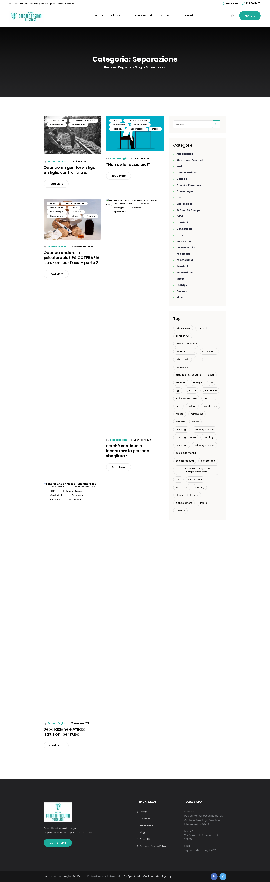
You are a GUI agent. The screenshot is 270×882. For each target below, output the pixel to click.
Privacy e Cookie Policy (153, 846)
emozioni (181, 382)
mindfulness (210, 406)
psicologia (209, 437)
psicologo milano (205, 445)
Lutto (74, 207)
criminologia (209, 351)
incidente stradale (186, 398)
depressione (119, 124)
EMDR (179, 216)
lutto (178, 406)
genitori (191, 390)
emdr (211, 374)
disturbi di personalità (188, 374)
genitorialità (210, 390)
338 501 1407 (253, 3)
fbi (211, 382)
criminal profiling (185, 351)
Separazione (78, 124)
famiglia (197, 382)
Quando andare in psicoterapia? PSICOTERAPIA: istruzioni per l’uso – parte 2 (72, 257)
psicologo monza (186, 453)
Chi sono (117, 15)
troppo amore (184, 502)
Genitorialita (56, 124)
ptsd (178, 479)
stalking (199, 487)
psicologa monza (186, 437)
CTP (52, 490)
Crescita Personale (137, 120)
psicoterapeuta (185, 460)
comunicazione (186, 172)
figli (178, 390)
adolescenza (183, 328)
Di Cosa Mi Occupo (73, 490)
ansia (115, 120)
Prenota (250, 15)
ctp (198, 359)
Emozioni (145, 203)
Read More (56, 184)
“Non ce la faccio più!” (128, 164)
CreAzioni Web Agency (157, 876)
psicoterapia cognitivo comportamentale (197, 470)
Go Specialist (131, 876)
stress (155, 128)
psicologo (181, 445)
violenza (180, 510)
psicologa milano (205, 429)
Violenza (181, 297)
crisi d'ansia (182, 359)
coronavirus (183, 335)
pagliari (180, 421)
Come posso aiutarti (145, 15)
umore (203, 502)
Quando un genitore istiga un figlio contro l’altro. (69, 170)
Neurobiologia (185, 247)
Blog (170, 15)
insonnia (208, 398)
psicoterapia (208, 460)
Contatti (187, 15)
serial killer (182, 487)
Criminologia (184, 191)
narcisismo (183, 241)
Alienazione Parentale (83, 120)
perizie (195, 421)
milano (192, 406)
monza (180, 413)
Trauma (91, 216)
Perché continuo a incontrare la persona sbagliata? (127, 450)
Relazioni (117, 128)
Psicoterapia (140, 124)
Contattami (58, 843)
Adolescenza (57, 120)
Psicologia (118, 207)
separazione (195, 479)
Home (99, 15)
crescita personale (187, 343)
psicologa (181, 429)
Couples (181, 179)
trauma (194, 495)
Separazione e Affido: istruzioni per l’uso (64, 732)
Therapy (181, 285)
